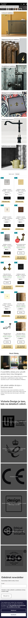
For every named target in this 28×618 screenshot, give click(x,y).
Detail (20, 245)
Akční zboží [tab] (10, 168)
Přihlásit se (6, 587)
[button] (2, 7)
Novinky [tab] (17, 168)
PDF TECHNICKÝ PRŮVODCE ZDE (20, 251)
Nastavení (13, 610)
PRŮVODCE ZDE (5, 195)
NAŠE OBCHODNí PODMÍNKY (13, 595)
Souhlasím (13, 614)
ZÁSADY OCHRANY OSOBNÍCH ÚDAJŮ (13, 597)
